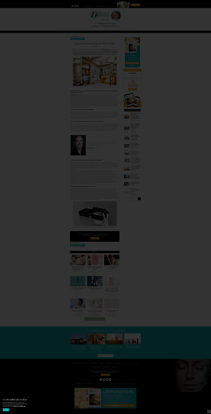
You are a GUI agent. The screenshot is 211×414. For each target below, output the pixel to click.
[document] (105, 207)
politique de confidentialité (19, 406)
